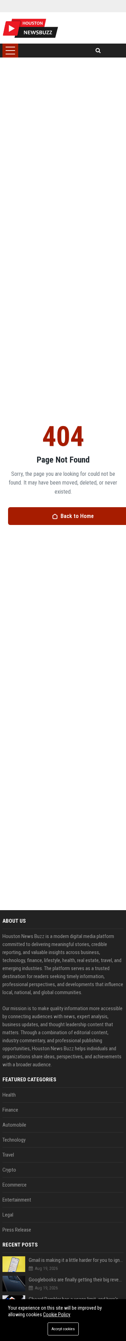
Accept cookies (63, 1329)
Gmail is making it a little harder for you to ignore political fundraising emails (76, 1260)
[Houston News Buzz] (30, 27)
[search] (98, 51)
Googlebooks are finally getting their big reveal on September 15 (76, 1280)
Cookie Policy (56, 1314)
